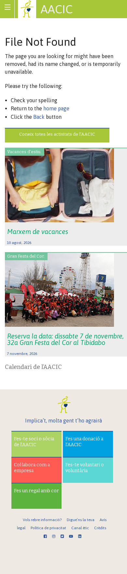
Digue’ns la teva (80, 520)
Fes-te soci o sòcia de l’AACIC (34, 441)
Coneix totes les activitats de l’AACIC (57, 134)
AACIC (57, 9)
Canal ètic (80, 528)
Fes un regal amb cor (36, 491)
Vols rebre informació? (42, 520)
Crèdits (100, 528)
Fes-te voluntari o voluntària (84, 467)
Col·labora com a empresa (32, 467)
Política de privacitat (48, 528)
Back (39, 117)
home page (56, 108)
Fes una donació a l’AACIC (84, 441)
